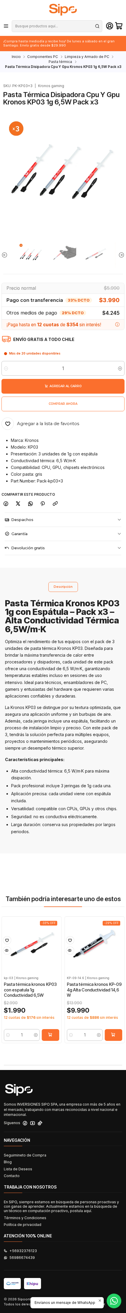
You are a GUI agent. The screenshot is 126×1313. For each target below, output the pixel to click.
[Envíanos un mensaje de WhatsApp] (114, 1301)
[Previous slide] (5, 255)
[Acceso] (109, 26)
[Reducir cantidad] (6, 368)
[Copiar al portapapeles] (55, 504)
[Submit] (97, 26)
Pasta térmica (60, 62)
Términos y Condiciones (25, 1218)
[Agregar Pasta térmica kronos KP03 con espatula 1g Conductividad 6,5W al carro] (50, 1035)
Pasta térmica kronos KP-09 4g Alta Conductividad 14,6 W (94, 990)
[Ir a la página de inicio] (63, 10)
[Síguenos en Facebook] (25, 1123)
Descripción (63, 587)
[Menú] (6, 26)
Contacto (12, 1176)
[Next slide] (120, 255)
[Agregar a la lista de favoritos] (7, 940)
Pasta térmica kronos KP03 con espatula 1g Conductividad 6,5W (30, 990)
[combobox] (57, 26)
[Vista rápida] (7, 950)
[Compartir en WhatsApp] (30, 504)
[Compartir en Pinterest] (42, 504)
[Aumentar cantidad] (120, 368)
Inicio (16, 57)
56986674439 (22, 1257)
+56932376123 (23, 1251)
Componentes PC (42, 57)
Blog (8, 1162)
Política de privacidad (22, 1224)
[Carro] (119, 26)
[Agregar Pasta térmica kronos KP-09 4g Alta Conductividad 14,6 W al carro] (113, 1035)
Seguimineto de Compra (25, 1155)
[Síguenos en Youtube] (32, 1123)
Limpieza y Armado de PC (87, 57)
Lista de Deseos (18, 1169)
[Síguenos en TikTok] (40, 1123)
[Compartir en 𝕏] (18, 504)
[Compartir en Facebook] (5, 504)
